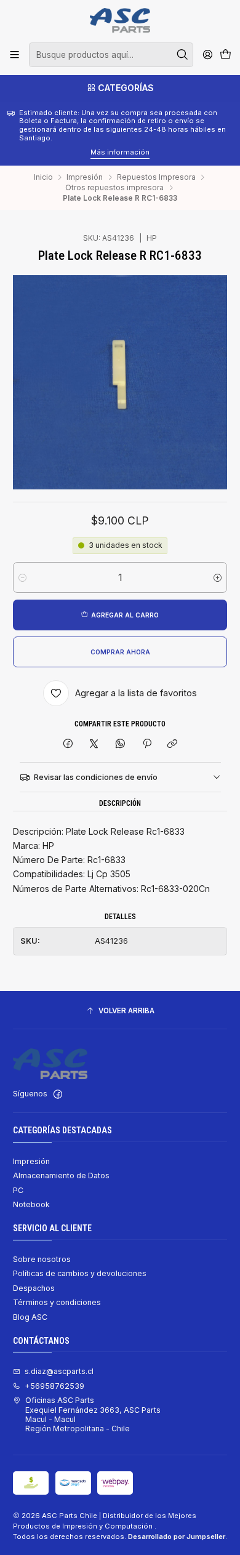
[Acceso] (207, 55)
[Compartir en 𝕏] (94, 743)
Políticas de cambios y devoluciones (79, 1273)
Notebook (31, 1204)
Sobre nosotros (42, 1259)
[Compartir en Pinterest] (146, 743)
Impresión (84, 177)
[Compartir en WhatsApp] (120, 743)
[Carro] (225, 55)
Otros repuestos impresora (114, 187)
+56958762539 (54, 1386)
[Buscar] (182, 54)
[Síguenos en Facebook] (57, 1094)
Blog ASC (30, 1317)
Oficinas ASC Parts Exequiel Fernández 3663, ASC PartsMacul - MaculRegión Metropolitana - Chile (93, 1414)
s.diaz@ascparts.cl (59, 1371)
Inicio (43, 177)
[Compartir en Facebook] (68, 743)
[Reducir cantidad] (22, 577)
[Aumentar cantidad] (217, 577)
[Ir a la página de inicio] (120, 20)
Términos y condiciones (57, 1302)
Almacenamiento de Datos (61, 1175)
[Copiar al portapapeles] (173, 743)
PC (18, 1190)
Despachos (34, 1288)
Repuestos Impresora (156, 177)
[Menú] (15, 55)
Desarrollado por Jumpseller (176, 1536)
